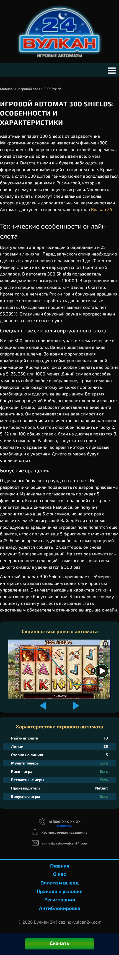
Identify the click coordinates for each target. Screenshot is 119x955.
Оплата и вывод (59, 882)
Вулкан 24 (101, 209)
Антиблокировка (59, 908)
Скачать (59, 943)
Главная (59, 866)
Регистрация (59, 899)
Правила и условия (59, 891)
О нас (59, 874)
